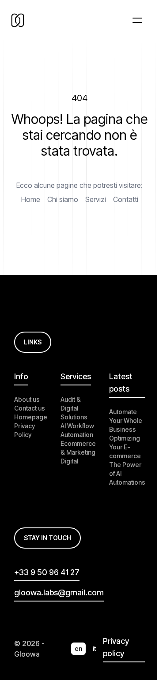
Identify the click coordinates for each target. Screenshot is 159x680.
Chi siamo (62, 199)
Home (30, 199)
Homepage (30, 417)
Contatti (125, 199)
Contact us (29, 408)
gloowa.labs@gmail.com (59, 592)
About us (27, 399)
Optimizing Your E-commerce (125, 447)
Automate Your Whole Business (125, 420)
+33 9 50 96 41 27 (47, 572)
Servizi (95, 199)
